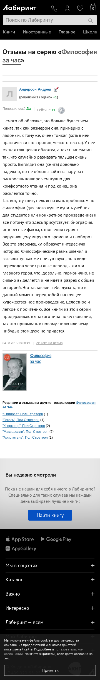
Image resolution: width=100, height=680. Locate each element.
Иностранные (37, 32)
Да (28, 109)
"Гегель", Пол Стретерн (20, 420)
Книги (9, 32)
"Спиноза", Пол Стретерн (22, 414)
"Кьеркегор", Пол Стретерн (23, 426)
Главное (67, 32)
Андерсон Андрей (35, 89)
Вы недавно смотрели (31, 475)
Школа (90, 32)
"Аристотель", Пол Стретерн (25, 437)
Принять (50, 670)
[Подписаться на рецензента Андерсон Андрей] (56, 89)
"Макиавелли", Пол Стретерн (25, 432)
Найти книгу (50, 515)
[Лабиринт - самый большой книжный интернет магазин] (25, 7)
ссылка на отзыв (49, 343)
